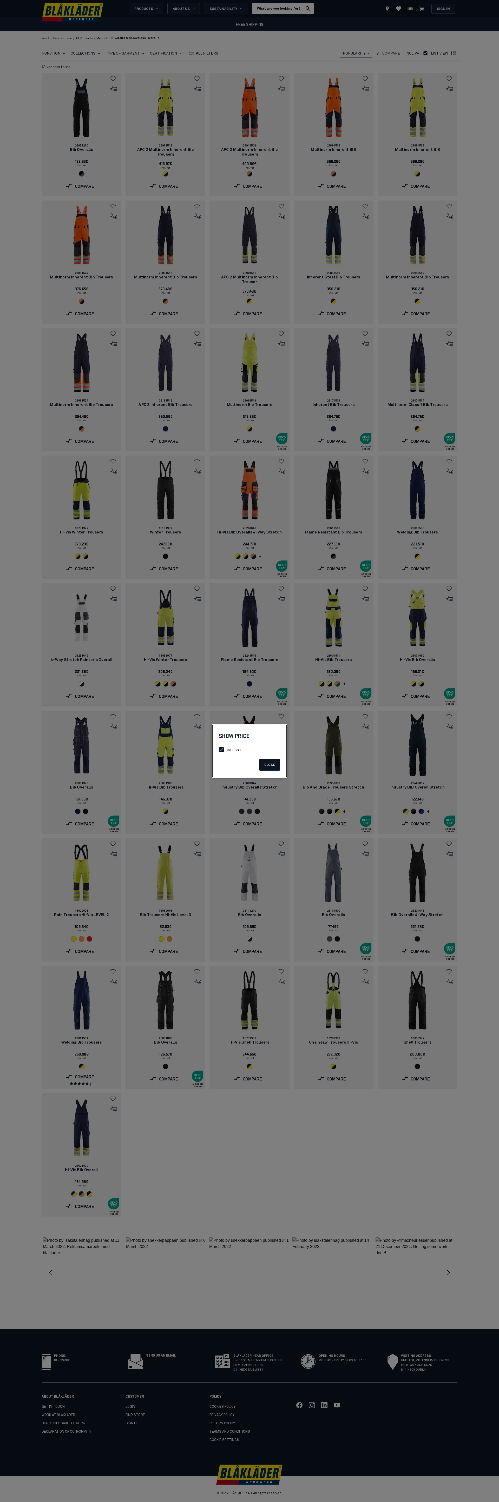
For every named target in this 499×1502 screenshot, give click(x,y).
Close (269, 765)
